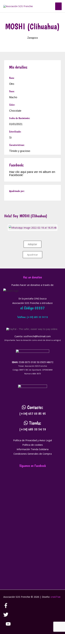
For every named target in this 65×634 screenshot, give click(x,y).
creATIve (55, 596)
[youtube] (8, 625)
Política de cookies (32, 444)
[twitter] (8, 616)
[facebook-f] (8, 607)
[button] (49, 6)
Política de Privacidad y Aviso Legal (32, 440)
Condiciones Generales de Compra (33, 453)
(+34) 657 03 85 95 (32, 414)
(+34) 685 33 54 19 (32, 429)
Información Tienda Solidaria (32, 449)
